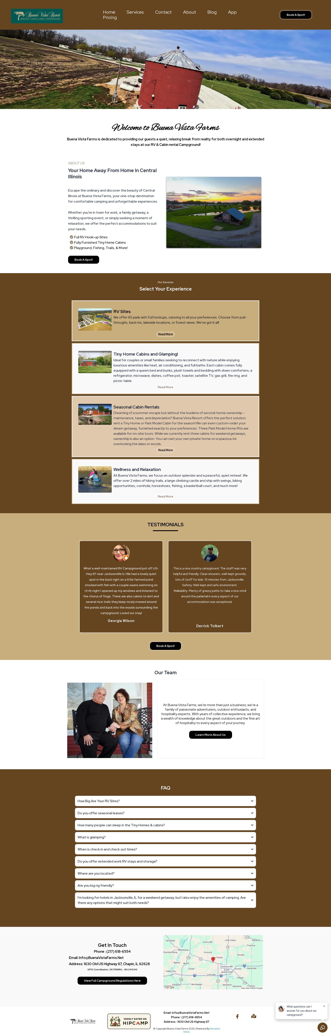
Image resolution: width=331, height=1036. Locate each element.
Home (109, 12)
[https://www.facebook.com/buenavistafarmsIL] (238, 1016)
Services (135, 12)
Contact (163, 12)
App (232, 12)
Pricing (110, 17)
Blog (212, 12)
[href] (213, 962)
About (189, 12)
